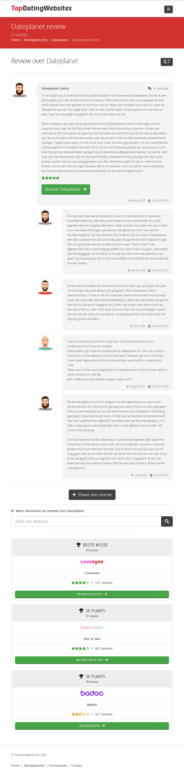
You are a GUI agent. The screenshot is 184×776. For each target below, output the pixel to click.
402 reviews (104, 649)
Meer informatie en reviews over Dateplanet (50, 511)
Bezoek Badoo (89, 726)
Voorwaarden (58, 765)
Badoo (92, 705)
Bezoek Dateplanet (63, 189)
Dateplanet (62, 61)
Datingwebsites (34, 765)
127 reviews (104, 583)
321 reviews (104, 714)
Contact (77, 765)
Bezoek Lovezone (89, 594)
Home (15, 765)
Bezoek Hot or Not (89, 660)
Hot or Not (92, 639)
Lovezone (92, 573)
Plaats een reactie (95, 494)
